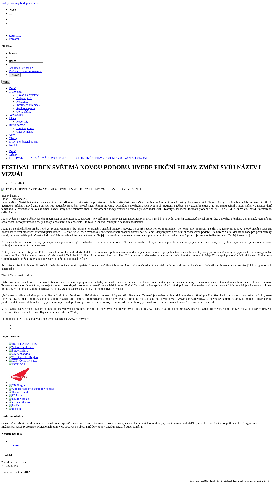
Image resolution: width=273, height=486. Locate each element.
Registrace (15, 35)
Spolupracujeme (25, 108)
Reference (22, 101)
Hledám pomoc (25, 128)
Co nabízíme (23, 111)
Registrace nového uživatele (25, 71)
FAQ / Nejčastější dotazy (23, 141)
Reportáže (22, 121)
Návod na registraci (27, 94)
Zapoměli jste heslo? (21, 67)
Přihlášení (14, 38)
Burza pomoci (17, 125)
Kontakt (13, 145)
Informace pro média (28, 104)
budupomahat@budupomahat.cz (20, 3)
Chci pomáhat (24, 131)
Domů (12, 88)
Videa (12, 118)
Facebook (15, 445)
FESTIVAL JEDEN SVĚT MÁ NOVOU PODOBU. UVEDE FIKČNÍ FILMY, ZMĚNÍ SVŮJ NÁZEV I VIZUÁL (78, 158)
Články (13, 138)
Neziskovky (16, 114)
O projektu (15, 91)
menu (6, 81)
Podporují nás (24, 98)
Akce (12, 135)
